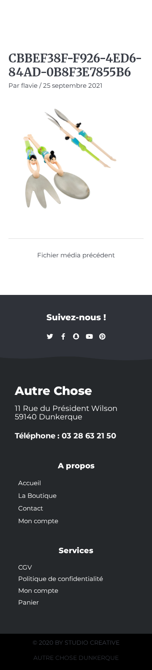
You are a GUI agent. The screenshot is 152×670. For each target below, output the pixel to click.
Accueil (29, 483)
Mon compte (38, 521)
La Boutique (37, 496)
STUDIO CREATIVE (92, 642)
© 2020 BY (49, 642)
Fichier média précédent (76, 255)
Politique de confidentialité (60, 579)
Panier (28, 602)
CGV (25, 567)
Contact (30, 508)
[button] (17, 13)
